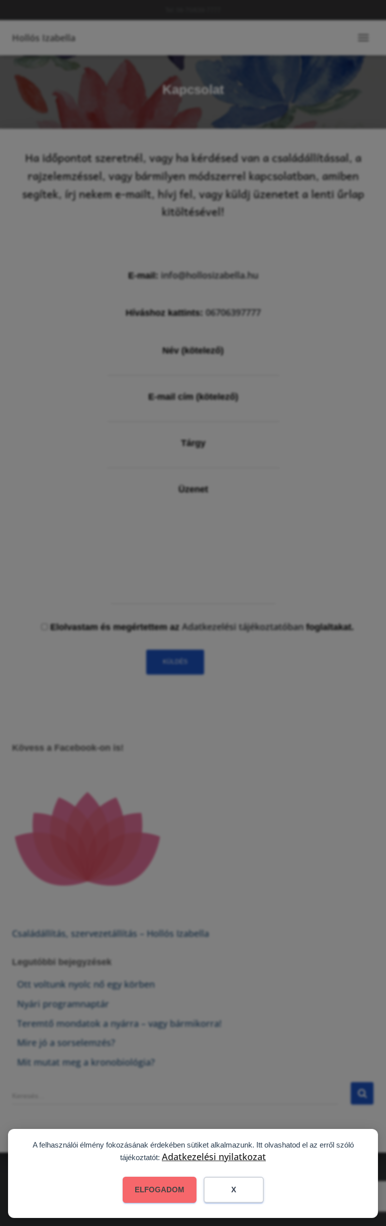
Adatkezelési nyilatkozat (214, 1157)
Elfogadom (159, 1189)
